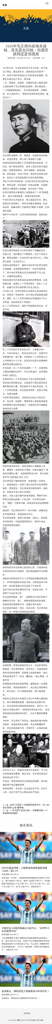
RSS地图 (32, 1020)
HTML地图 (39, 1020)
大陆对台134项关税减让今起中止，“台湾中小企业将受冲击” (25, 929)
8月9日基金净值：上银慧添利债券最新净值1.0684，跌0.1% (24, 869)
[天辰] (9, 4)
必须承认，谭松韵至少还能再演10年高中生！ (26, 991)
